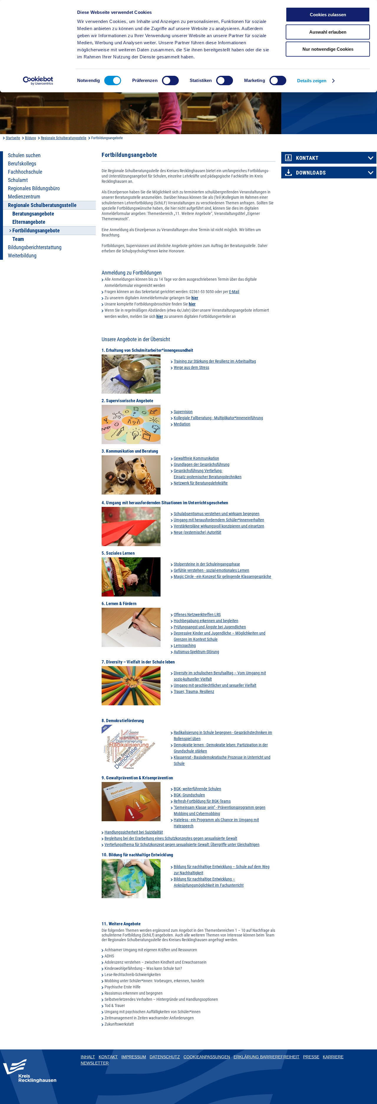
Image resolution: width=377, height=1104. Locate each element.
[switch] (170, 80)
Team (18, 239)
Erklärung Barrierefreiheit (267, 1056)
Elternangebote (28, 222)
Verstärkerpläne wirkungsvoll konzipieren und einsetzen (219, 526)
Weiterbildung (22, 256)
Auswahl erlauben (327, 31)
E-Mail (234, 291)
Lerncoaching (185, 645)
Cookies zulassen (328, 14)
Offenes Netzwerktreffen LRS (197, 614)
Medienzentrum (24, 197)
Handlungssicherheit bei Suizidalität (134, 832)
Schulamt (18, 180)
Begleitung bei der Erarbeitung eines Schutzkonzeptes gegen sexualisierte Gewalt (171, 838)
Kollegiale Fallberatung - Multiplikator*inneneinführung (218, 417)
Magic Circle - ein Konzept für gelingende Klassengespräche (222, 576)
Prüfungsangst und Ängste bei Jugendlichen (210, 627)
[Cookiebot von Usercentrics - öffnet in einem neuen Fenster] (38, 80)
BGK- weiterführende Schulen (197, 788)
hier (194, 297)
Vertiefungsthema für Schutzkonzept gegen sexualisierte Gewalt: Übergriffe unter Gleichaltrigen (182, 844)
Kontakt (307, 158)
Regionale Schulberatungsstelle (63, 138)
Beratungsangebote (33, 214)
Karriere (333, 1056)
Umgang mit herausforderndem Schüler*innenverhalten (219, 520)
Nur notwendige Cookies (327, 49)
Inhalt (88, 1056)
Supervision (183, 411)
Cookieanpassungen (206, 1056)
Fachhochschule (25, 172)
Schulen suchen (24, 155)
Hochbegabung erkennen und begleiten (206, 620)
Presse (311, 1056)
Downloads (311, 173)
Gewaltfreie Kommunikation (196, 458)
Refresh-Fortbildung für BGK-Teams (202, 801)
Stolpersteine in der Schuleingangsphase (207, 564)
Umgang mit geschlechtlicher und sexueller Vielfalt (215, 685)
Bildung (30, 138)
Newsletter (95, 1063)
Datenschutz (165, 1056)
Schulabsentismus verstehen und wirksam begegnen (216, 513)
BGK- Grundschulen (189, 795)
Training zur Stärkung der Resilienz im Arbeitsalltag (215, 361)
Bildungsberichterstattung (35, 247)
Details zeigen (311, 80)
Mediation (182, 424)
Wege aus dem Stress (191, 367)
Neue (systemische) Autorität (197, 532)
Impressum (133, 1056)
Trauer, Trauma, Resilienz (194, 691)
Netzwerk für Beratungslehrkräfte (201, 483)
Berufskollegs (22, 164)
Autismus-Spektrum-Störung (196, 651)
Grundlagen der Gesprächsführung (201, 464)
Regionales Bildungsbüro (34, 188)
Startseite (13, 138)
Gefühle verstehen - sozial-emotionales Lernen (211, 570)
